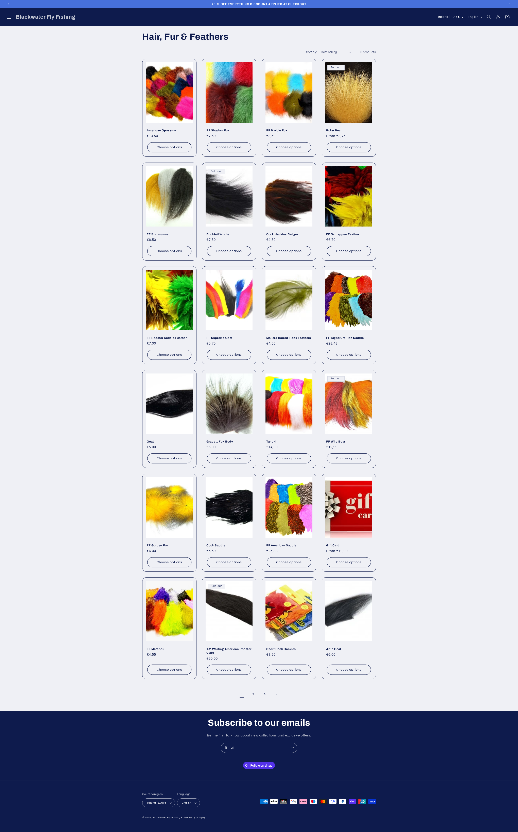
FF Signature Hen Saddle (345, 337)
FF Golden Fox (158, 545)
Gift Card (333, 545)
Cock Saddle (215, 545)
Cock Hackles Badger (282, 234)
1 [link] (242, 694)
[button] (9, 17)
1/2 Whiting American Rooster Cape (228, 650)
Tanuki (271, 441)
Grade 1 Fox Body (219, 441)
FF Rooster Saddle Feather (167, 337)
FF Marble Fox (277, 130)
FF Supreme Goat (219, 337)
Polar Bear (334, 130)
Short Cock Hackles (281, 649)
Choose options (169, 147)
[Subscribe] (292, 748)
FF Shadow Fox (218, 130)
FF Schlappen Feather (342, 234)
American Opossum (161, 130)
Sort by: (311, 52)
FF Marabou (156, 649)
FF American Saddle (281, 545)
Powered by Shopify (193, 817)
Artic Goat (333, 649)
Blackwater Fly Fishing (166, 817)
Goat (150, 441)
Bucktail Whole (217, 234)
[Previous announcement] (8, 4)
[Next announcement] (509, 4)
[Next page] (276, 694)
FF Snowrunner (158, 234)
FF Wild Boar (335, 441)
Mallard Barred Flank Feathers (288, 337)
